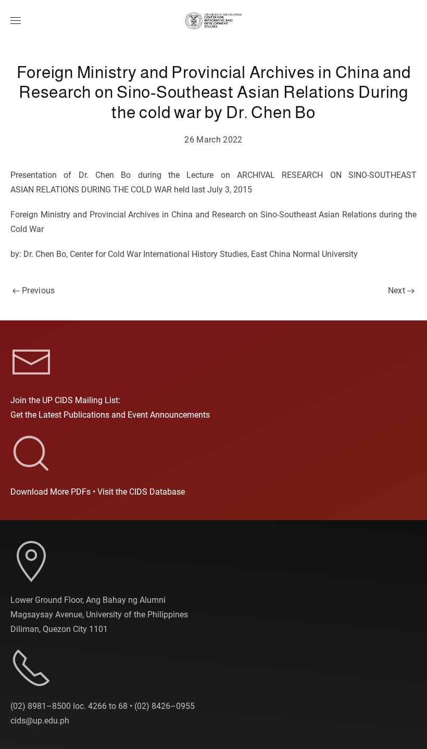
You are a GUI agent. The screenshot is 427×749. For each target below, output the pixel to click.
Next (396, 290)
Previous (38, 290)
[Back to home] (213, 21)
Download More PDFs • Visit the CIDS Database (97, 492)
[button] (15, 21)
